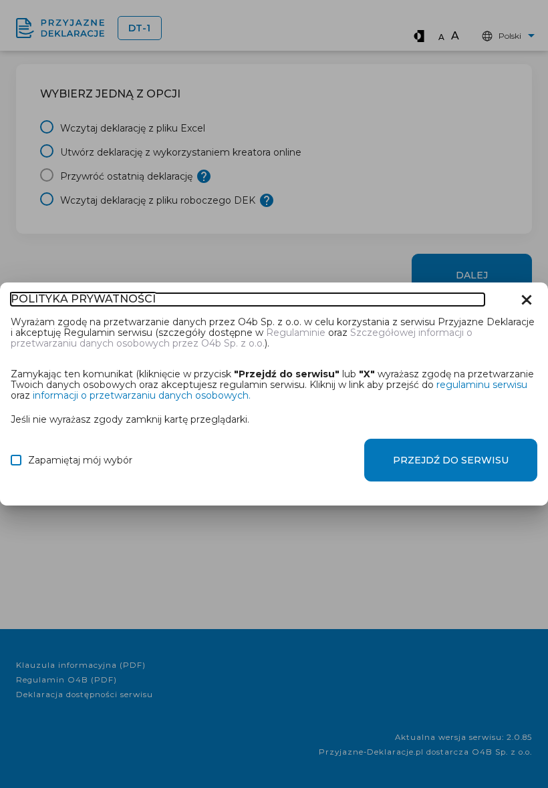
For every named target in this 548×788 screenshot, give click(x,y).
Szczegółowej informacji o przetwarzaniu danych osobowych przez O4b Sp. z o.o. (241, 338)
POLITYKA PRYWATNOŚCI (83, 299)
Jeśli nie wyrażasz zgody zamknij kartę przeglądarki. (130, 419)
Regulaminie (295, 333)
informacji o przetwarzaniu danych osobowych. (142, 395)
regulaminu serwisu (481, 385)
